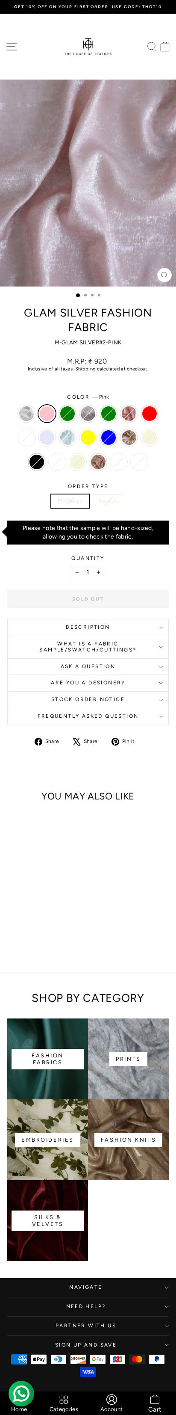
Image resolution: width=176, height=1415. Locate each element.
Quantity (87, 558)
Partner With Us (86, 1326)
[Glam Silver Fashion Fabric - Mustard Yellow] (53, 929)
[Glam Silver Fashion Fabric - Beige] (53, 937)
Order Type (88, 486)
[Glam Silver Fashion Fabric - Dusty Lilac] (43, 921)
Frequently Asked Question (88, 716)
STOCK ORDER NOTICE (88, 699)
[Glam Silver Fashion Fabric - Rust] (62, 921)
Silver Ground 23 (57, 462)
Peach (129, 437)
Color (88, 397)
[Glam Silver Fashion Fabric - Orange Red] (13, 929)
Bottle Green (108, 413)
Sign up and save (86, 1345)
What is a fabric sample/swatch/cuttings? (87, 647)
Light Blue (108, 437)
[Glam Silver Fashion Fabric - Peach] (13, 937)
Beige (77, 462)
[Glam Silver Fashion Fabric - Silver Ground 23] (43, 937)
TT (118, 462)
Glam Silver (67, 437)
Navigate (85, 1287)
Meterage (70, 500)
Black (36, 462)
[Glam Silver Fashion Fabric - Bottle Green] (53, 921)
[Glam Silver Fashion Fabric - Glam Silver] (43, 929)
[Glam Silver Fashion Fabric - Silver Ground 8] (23, 929)
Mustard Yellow (88, 437)
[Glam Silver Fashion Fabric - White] (13, 921)
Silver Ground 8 (26, 437)
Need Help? (86, 1306)
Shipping (85, 369)
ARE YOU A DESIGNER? (88, 683)
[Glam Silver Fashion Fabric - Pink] (23, 921)
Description (88, 627)
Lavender (47, 437)
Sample (108, 500)
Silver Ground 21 (139, 462)
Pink (47, 413)
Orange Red (149, 413)
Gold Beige (149, 437)
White (26, 413)
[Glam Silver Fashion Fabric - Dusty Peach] (62, 937)
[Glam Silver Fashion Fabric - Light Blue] (62, 929)
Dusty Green (67, 413)
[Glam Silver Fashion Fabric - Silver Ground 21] (43, 945)
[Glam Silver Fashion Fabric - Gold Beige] (23, 937)
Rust (129, 413)
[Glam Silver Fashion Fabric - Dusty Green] (33, 921)
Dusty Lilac (88, 413)
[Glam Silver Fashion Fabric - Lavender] (33, 929)
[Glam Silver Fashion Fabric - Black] (33, 937)
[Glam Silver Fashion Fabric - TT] (33, 945)
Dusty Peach (98, 462)
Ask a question (88, 666)
